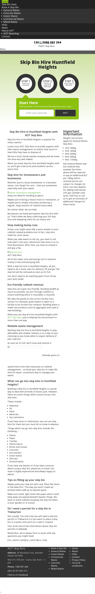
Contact (76, 557)
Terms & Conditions (77, 564)
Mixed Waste (10, 21)
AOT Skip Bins (15, 317)
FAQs (74, 554)
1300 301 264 (21, 566)
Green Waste (10, 16)
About (75, 551)
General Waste (11, 10)
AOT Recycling (11, 33)
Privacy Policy (78, 560)
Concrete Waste (12, 13)
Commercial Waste (13, 18)
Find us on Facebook (18, 574)
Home (75, 548)
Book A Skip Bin (59, 548)
